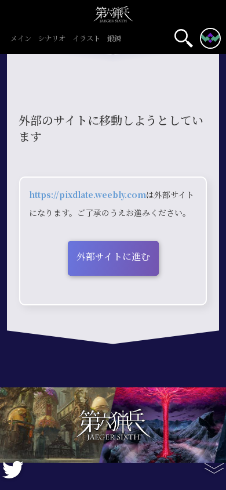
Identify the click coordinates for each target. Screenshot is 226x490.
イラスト (86, 39)
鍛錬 (114, 39)
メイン (20, 39)
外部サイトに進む (113, 256)
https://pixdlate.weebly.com (87, 195)
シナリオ (51, 39)
